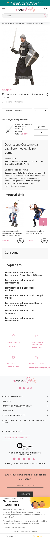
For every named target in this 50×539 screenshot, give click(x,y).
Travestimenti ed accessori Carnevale (19, 312)
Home (5, 24)
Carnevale (38, 24)
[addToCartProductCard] (20, 240)
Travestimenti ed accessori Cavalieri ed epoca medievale (24, 304)
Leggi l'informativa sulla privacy (14, 528)
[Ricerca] (44, 16)
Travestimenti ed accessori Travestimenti (19, 281)
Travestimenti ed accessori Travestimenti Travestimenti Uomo (23, 274)
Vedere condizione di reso (32, 161)
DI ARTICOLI (13, 347)
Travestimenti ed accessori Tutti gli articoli (24, 296)
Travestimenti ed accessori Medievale (19, 289)
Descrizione (7, 102)
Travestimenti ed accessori (21, 24)
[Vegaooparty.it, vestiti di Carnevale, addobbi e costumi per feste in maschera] (25, 7)
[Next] (43, 56)
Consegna (18, 102)
